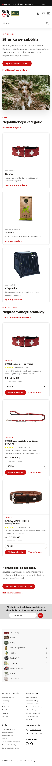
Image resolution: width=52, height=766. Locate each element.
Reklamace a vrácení (33, 704)
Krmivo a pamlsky (8, 697)
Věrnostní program (32, 710)
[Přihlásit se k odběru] (40, 615)
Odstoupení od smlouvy (34, 707)
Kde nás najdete (7, 732)
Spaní (4, 704)
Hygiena (5, 713)
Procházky (5, 701)
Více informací (35, 392)
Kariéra (4, 739)
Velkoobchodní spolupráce (11, 742)
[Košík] (43, 13)
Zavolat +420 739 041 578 (19, 586)
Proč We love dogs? (8, 729)
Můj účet (29, 719)
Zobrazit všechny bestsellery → (18, 317)
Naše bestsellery (31, 697)
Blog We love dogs (32, 716)
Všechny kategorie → (13, 127)
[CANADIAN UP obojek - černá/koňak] (26, 497)
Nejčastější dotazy (32, 701)
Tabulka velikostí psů (33, 713)
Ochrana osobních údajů (10, 748)
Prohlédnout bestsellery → (15, 70)
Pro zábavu (6, 710)
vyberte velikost (14, 381)
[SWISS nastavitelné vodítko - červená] (26, 417)
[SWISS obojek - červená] (26, 340)
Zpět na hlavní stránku (17, 63)
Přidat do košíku (15, 392)
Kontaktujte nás (7, 735)
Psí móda (5, 716)
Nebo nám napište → (12, 593)
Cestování (5, 707)
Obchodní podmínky (9, 745)
